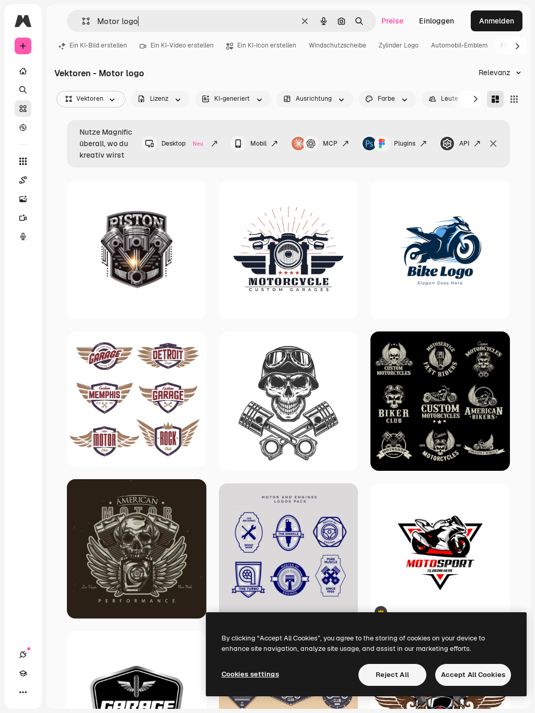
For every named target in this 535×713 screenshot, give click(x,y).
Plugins (404, 143)
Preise (392, 21)
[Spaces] (23, 180)
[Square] (514, 99)
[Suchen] (23, 89)
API (464, 143)
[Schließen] (493, 143)
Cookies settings (250, 674)
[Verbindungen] (23, 654)
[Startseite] (23, 71)
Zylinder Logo (398, 45)
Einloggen (436, 21)
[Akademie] (23, 673)
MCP (330, 143)
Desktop (182, 143)
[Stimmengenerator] (23, 236)
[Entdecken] (23, 127)
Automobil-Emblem (459, 45)
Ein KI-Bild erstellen (98, 45)
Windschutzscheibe (337, 45)
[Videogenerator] (23, 217)
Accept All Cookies (473, 674)
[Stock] (23, 108)
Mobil (258, 143)
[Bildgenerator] (23, 199)
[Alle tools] (23, 161)
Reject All (392, 674)
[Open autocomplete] (81, 21)
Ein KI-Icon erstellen (266, 45)
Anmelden (496, 21)
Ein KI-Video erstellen (182, 45)
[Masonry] (495, 99)
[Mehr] (23, 692)
